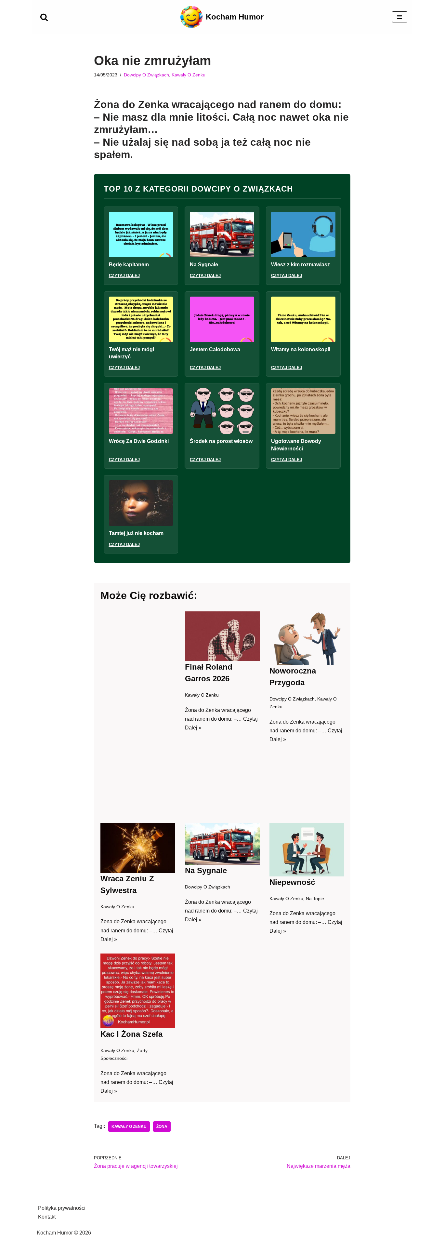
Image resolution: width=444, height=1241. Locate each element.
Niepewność (292, 881)
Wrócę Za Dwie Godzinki (139, 441)
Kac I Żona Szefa (131, 1034)
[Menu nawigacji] (399, 16)
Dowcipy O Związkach (146, 74)
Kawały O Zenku (188, 74)
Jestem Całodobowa (215, 349)
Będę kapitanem (129, 264)
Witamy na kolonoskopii (300, 349)
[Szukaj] (44, 17)
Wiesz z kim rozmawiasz (300, 264)
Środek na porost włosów (221, 441)
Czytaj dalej (124, 275)
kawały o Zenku (129, 1126)
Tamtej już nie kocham (136, 533)
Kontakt (47, 1217)
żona (161, 1126)
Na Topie (315, 898)
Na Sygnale (204, 264)
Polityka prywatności (61, 1208)
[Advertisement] (137, 712)
